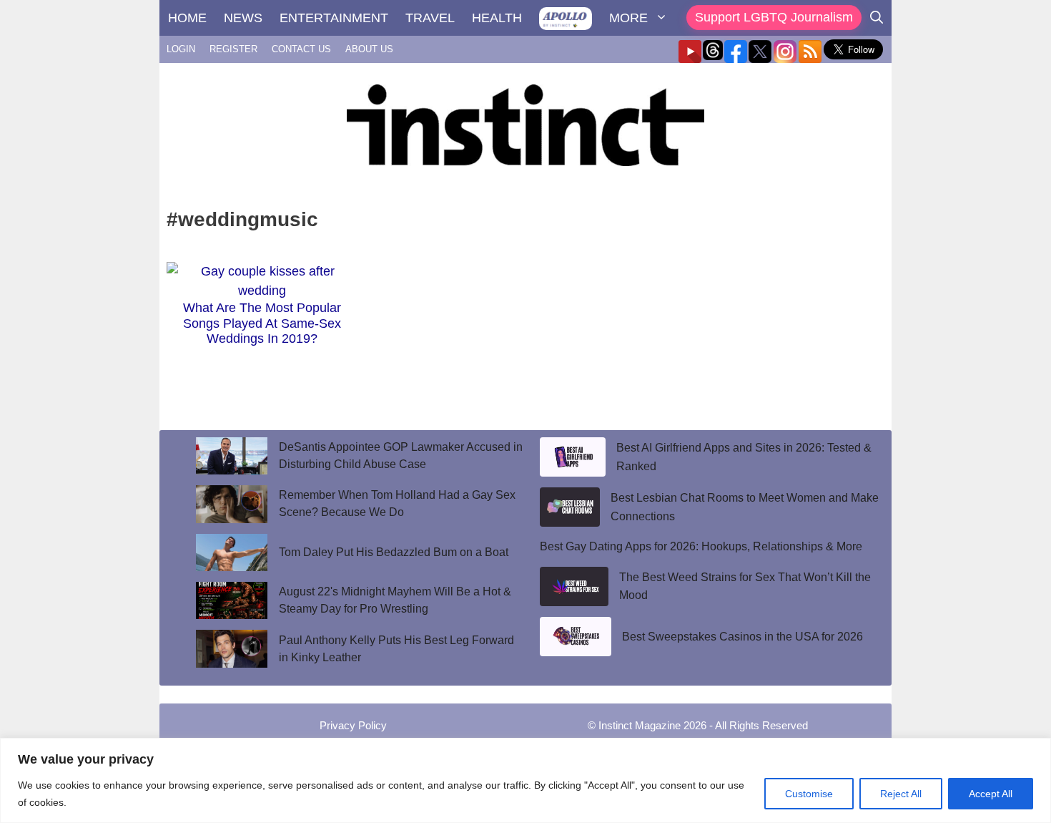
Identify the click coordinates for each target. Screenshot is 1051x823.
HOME (187, 18)
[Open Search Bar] (877, 18)
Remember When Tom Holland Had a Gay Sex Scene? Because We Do (397, 503)
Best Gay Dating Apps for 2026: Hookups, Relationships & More (701, 546)
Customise (809, 793)
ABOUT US (369, 49)
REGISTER (233, 49)
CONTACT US (301, 49)
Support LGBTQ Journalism (774, 17)
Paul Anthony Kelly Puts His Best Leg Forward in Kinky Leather (396, 648)
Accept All (990, 793)
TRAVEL (430, 18)
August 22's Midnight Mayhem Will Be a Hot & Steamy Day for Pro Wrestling (395, 600)
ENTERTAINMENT (334, 18)
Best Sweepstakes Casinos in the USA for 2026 (742, 636)
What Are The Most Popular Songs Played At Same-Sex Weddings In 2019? (262, 323)
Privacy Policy (353, 725)
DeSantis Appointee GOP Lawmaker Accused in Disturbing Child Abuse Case (401, 455)
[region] (525, 780)
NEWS (243, 18)
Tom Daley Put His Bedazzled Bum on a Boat (393, 552)
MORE (628, 18)
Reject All (901, 793)
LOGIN (181, 49)
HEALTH (497, 18)
